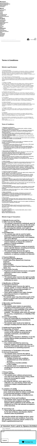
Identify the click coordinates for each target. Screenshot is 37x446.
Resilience (2, 24)
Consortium (2, 6)
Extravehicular (3, 20)
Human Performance (4, 2)
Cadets (1, 12)
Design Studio (3, 5)
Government (2, 33)
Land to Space (3, 9)
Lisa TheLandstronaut (4, 16)
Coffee (1, 17)
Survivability (2, 21)
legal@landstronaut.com (9, 119)
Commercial (2, 34)
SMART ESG (2, 23)
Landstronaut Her (3, 14)
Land (1, 25)
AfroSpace (2, 29)
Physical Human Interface (5, 3)
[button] (35, 39)
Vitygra (1, 13)
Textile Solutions (3, 30)
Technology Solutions (4, 31)
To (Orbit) (2, 26)
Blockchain (2, 35)
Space (1, 27)
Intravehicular (2, 19)
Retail (1, 32)
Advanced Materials (4, 4)
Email (3, 431)
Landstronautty (3, 15)
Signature (2, 10)
